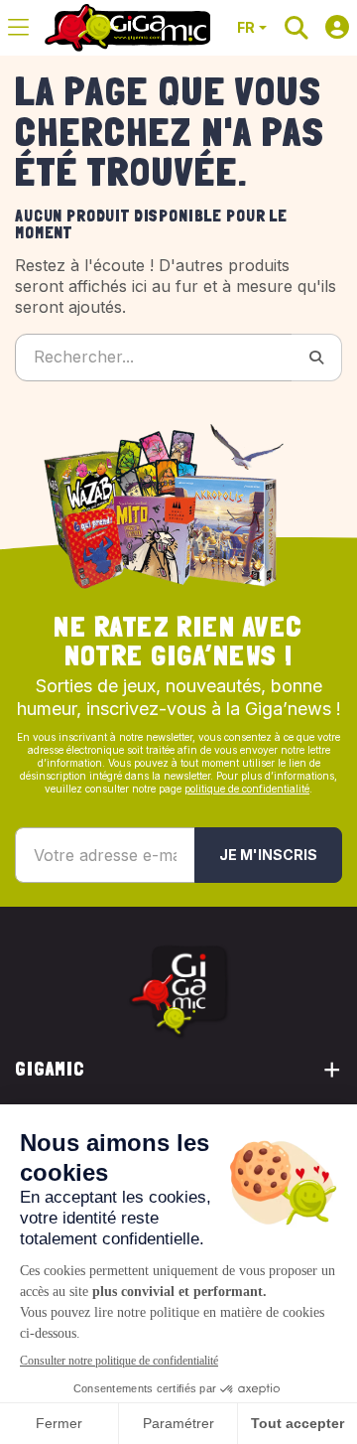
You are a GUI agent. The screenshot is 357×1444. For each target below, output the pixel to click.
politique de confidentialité (246, 788)
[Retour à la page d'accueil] (127, 28)
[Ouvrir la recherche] (296, 28)
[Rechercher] (317, 357)
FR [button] (246, 27)
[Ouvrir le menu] (18, 28)
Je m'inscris (268, 854)
